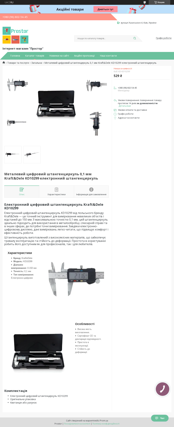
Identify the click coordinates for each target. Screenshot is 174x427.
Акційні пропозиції (84, 56)
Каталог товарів (34, 56)
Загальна (36, 62)
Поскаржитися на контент (77, 423)
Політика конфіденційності (105, 423)
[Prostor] (15, 35)
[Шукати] (134, 38)
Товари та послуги (18, 62)
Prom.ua (104, 420)
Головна (15, 56)
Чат (162, 418)
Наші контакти (108, 56)
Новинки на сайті (59, 56)
